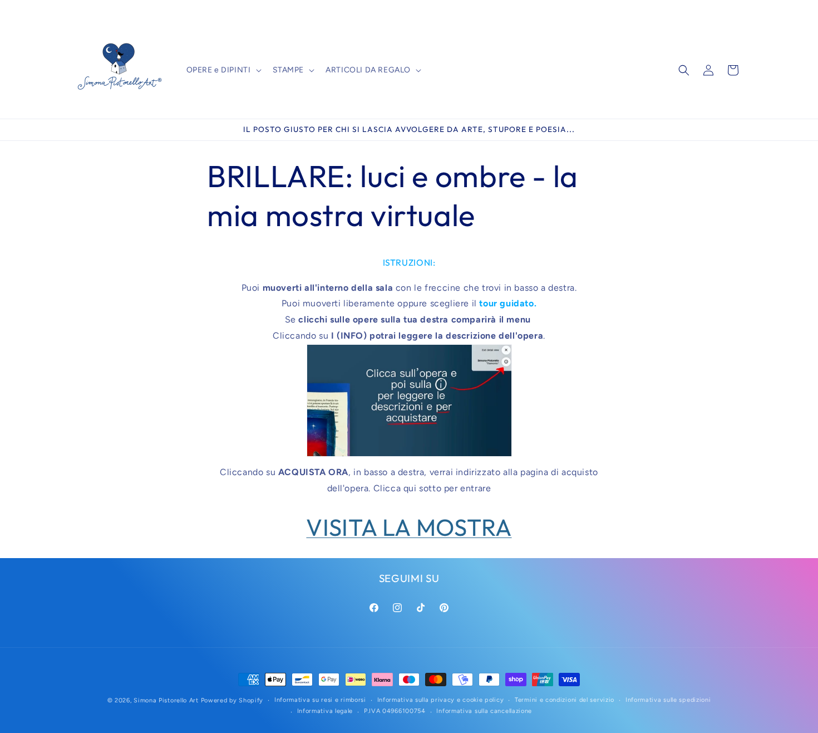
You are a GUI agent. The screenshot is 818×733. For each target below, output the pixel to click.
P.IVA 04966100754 (395, 711)
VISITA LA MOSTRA (408, 527)
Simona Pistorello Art (166, 700)
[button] (223, 70)
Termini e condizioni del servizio (564, 699)
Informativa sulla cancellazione (484, 711)
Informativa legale (325, 711)
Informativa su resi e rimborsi (320, 699)
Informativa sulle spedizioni (668, 699)
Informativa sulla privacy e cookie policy (440, 699)
